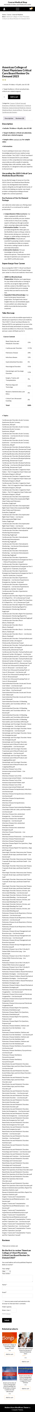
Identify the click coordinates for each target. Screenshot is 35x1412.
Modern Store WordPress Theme (16, 1407)
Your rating (6, 1268)
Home (4, 14)
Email (4, 1292)
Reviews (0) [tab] (20, 118)
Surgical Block (17, 110)
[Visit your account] (4, 9)
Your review (6, 1273)
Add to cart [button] (9, 1354)
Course (9, 14)
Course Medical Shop (17, 2)
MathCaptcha (8, 1313)
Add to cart (14, 97)
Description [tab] (9, 118)
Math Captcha (6, 1307)
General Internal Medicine (17, 108)
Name (4, 1284)
